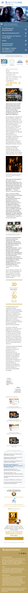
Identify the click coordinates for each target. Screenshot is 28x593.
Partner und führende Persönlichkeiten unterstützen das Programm (13, 483)
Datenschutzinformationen (14, 589)
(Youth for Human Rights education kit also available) (14, 542)
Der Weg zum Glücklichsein (12, 65)
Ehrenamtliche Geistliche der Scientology (12, 579)
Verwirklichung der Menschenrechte (8, 29)
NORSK (14, 562)
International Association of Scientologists (12, 581)
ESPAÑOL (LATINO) (6, 563)
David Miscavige (18, 577)
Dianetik (13, 576)
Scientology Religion (8, 577)
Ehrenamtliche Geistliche (8, 570)
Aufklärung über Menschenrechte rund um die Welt (14, 477)
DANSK (9, 560)
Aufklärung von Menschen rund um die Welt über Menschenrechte (13, 458)
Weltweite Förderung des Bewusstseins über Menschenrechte (13, 454)
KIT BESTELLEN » (14, 538)
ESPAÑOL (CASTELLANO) (18, 563)
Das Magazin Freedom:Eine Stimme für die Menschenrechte (9, 50)
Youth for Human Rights (15, 584)
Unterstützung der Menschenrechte (7, 44)
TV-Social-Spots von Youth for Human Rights (11, 37)
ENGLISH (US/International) (8, 558)
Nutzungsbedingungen (12, 590)
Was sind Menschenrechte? (10, 33)
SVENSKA (19, 562)
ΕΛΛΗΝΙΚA (4, 564)
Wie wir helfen (4, 65)
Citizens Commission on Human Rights (11, 585)
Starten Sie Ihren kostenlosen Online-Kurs (12, 578)
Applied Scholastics (20, 64)
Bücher (8, 571)
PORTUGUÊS (17, 564)
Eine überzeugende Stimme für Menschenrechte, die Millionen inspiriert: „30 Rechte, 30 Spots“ (13, 465)
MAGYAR (9, 562)
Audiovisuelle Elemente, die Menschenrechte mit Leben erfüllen (12, 470)
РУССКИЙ (6, 561)
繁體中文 (12, 561)
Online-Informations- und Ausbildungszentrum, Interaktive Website (13, 473)
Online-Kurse (14, 571)
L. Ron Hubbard (6, 568)
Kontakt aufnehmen (14, 572)
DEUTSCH (4, 562)
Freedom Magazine (6, 582)
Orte (21, 572)
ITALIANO (10, 564)
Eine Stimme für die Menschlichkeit (16, 569)
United (4, 41)
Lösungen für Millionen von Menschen (13, 479)
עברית (20, 560)
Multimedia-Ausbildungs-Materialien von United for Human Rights (13, 461)
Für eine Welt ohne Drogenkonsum (11, 583)
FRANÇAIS (14, 560)
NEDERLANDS (18, 561)
